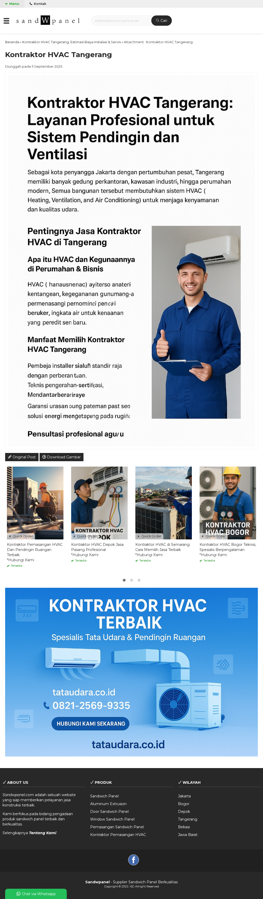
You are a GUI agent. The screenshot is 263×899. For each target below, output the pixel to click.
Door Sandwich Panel (109, 811)
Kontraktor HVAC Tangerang (58, 54)
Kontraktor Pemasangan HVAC (118, 834)
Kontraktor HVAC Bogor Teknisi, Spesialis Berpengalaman (228, 547)
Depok (184, 811)
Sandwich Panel (104, 796)
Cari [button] (163, 20)
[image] (48, 20)
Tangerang (187, 819)
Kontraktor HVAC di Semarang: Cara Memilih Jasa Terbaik (162, 547)
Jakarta (184, 796)
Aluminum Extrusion (108, 804)
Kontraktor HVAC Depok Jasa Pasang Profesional (97, 547)
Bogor (183, 804)
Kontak (39, 4)
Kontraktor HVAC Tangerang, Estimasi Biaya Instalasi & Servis (71, 42)
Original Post (24, 457)
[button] (7, 20)
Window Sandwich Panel (112, 819)
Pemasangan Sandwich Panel (117, 827)
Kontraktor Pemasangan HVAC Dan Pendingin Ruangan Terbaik (35, 549)
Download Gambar (63, 457)
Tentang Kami (42, 833)
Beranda (12, 42)
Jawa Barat (188, 834)
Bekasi (184, 827)
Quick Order (22, 536)
